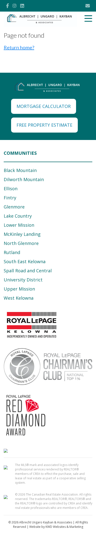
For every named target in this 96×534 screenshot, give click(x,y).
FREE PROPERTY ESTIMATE (44, 125)
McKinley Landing (22, 234)
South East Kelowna (25, 261)
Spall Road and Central (28, 271)
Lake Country (18, 216)
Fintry (10, 198)
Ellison (10, 188)
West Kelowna (18, 298)
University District (23, 280)
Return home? (19, 47)
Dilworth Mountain (24, 179)
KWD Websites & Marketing (64, 527)
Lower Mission (19, 225)
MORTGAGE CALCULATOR (43, 106)
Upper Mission (19, 289)
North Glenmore (21, 243)
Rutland (12, 252)
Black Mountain (20, 170)
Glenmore (14, 207)
